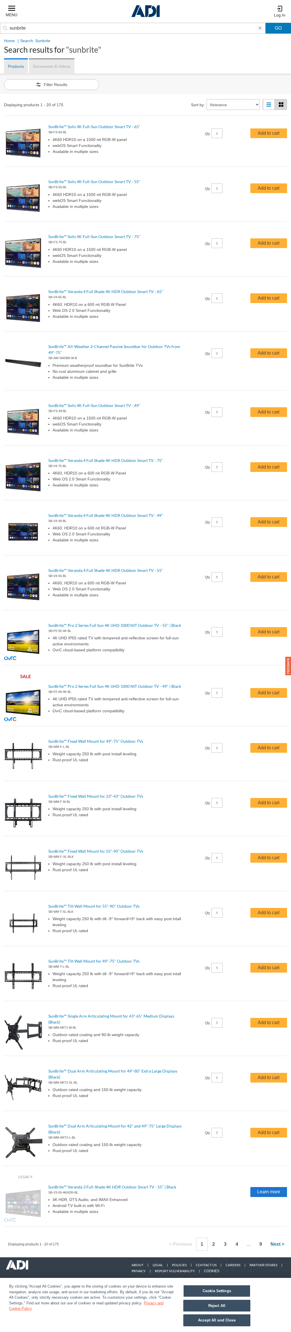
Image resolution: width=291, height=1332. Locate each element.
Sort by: (198, 105)
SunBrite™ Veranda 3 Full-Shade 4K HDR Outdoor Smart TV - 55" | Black (112, 1186)
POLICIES (179, 1265)
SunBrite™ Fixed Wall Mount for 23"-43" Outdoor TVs (95, 796)
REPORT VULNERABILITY (175, 1271)
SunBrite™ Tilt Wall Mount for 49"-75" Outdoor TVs (94, 961)
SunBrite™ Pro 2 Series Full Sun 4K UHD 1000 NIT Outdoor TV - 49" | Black (114, 686)
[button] (288, 666)
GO (278, 28)
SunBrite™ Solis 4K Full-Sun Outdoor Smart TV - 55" (94, 181)
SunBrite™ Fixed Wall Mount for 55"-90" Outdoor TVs (95, 851)
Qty (207, 134)
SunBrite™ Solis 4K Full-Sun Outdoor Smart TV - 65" (94, 126)
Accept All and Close (217, 1320)
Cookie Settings (217, 1291)
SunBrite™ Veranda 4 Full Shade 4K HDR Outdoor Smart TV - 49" (105, 515)
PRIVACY (139, 1271)
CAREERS (233, 1265)
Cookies (211, 1271)
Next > (277, 1244)
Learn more (268, 1191)
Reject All (216, 1306)
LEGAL (158, 1265)
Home (9, 40)
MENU (11, 15)
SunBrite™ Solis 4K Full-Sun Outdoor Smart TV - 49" (94, 405)
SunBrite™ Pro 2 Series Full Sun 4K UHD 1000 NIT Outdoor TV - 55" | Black (114, 625)
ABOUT (138, 1265)
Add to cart (268, 133)
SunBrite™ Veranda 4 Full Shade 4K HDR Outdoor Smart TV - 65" (105, 291)
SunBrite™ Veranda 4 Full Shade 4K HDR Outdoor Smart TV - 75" (105, 460)
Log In (279, 15)
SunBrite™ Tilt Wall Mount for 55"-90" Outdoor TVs (94, 906)
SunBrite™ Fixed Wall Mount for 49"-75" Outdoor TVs (95, 741)
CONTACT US (206, 1265)
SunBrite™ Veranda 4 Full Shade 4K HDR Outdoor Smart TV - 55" (105, 570)
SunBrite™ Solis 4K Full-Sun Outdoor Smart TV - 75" (94, 236)
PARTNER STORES (263, 1265)
